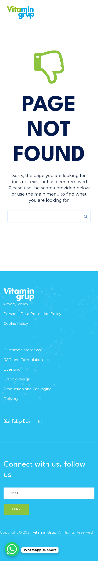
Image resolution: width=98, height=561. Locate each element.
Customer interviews (22, 350)
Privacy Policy (16, 304)
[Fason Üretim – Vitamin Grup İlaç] (20, 12)
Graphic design (17, 379)
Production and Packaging (28, 389)
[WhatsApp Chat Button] (12, 549)
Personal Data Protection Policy (32, 313)
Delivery (11, 398)
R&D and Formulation (23, 359)
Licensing (12, 369)
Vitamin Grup (44, 532)
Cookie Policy (16, 323)
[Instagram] (40, 421)
